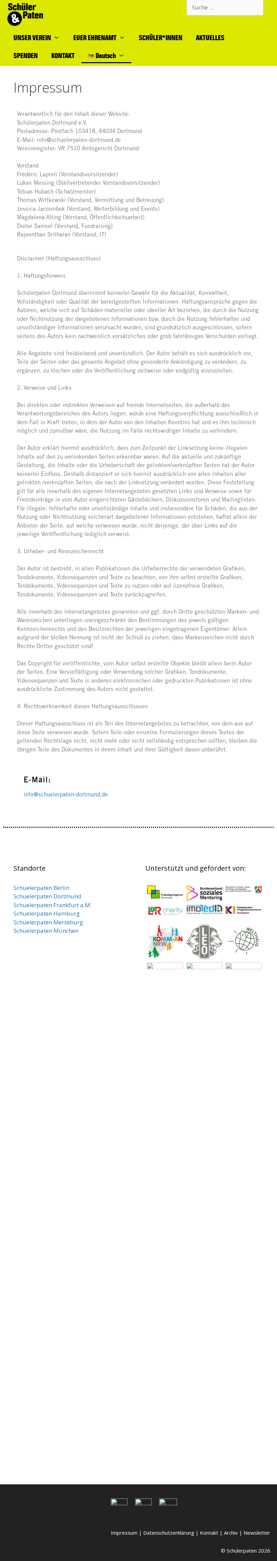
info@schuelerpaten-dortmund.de (66, 795)
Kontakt (209, 1532)
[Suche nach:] (224, 7)
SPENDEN (26, 55)
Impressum (124, 1532)
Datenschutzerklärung (168, 1532)
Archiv (231, 1532)
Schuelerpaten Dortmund (48, 896)
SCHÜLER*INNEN (160, 37)
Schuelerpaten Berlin (41, 888)
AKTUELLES (210, 37)
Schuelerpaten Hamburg (47, 913)
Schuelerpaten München (46, 931)
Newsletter (257, 1532)
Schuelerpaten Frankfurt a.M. (53, 905)
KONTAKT (63, 55)
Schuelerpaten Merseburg (48, 922)
